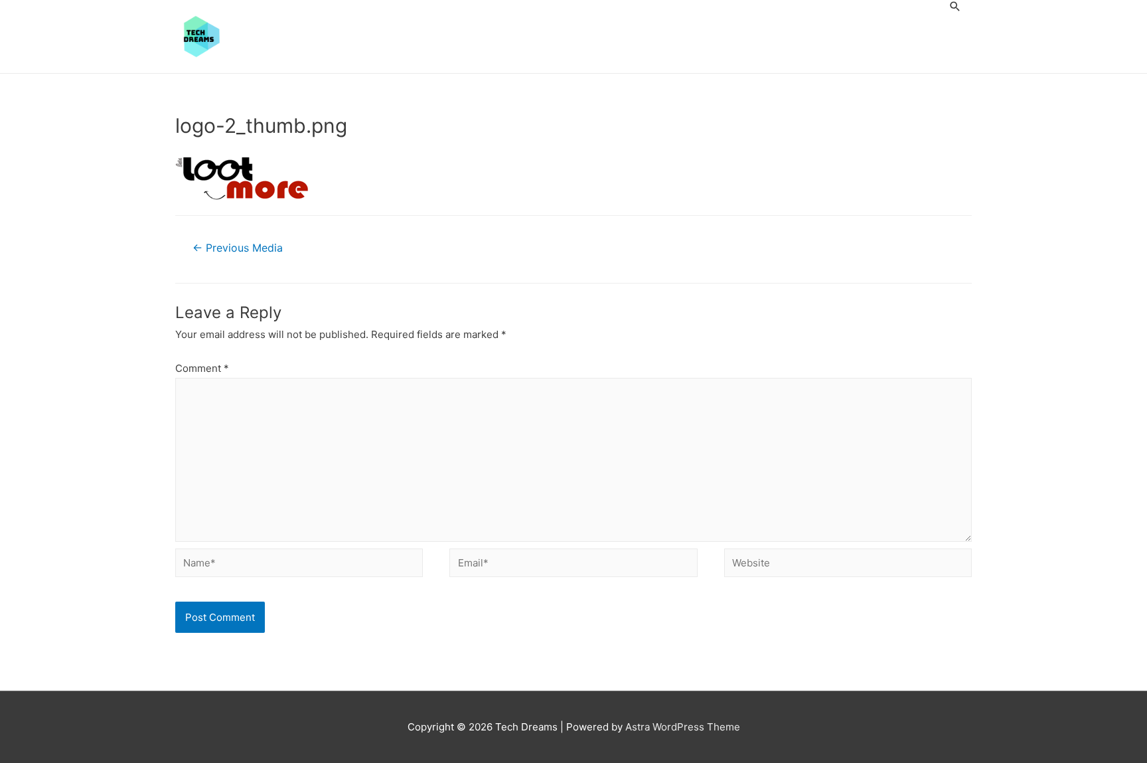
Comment (202, 368)
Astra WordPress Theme (682, 727)
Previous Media (237, 248)
